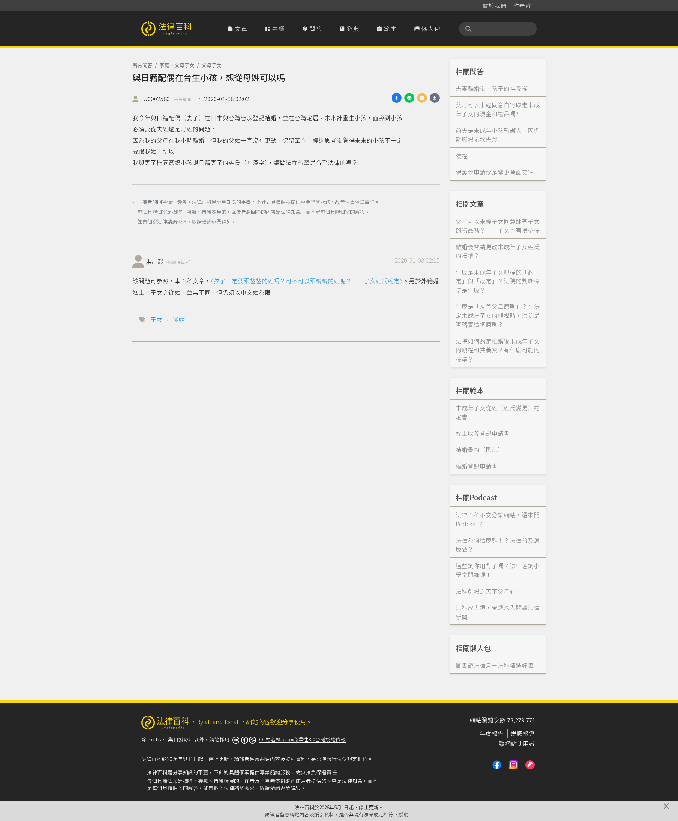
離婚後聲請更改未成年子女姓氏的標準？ (498, 251)
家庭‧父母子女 (177, 65)
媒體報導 (523, 733)
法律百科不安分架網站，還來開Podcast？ (498, 519)
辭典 (349, 28)
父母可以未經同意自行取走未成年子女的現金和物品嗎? (498, 109)
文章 (237, 28)
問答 (312, 28)
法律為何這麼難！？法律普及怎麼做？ (498, 545)
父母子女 (211, 65)
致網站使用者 (517, 743)
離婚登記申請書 (477, 466)
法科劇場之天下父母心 (486, 591)
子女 (156, 319)
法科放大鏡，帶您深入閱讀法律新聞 (498, 612)
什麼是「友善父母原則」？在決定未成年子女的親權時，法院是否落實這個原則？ (498, 315)
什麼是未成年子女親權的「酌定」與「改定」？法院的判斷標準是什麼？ (498, 281)
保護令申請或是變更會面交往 (495, 172)
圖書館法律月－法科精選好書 (495, 665)
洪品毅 (169, 261)
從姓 (179, 319)
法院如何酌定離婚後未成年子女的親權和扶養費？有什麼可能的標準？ (498, 349)
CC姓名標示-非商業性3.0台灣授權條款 (302, 739)
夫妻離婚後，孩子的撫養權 (492, 88)
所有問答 (142, 65)
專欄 (274, 28)
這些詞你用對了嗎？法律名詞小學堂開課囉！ (498, 570)
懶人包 (427, 28)
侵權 (462, 155)
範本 (386, 28)
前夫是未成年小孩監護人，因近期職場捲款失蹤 (498, 135)
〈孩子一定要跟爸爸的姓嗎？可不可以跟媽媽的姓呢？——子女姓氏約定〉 (306, 280)
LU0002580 (167, 98)
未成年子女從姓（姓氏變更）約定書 (498, 412)
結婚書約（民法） (480, 449)
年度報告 (492, 733)
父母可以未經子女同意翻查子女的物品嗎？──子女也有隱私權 (498, 226)
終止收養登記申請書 (483, 433)
